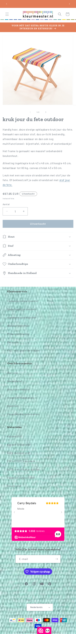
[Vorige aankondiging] (6, 4)
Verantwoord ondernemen (23, 414)
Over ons (12, 372)
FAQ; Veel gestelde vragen (23, 350)
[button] (7, 14)
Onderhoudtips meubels (22, 309)
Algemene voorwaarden (21, 317)
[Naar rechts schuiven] (46, 112)
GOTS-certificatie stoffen (23, 469)
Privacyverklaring (18, 334)
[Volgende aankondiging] (69, 4)
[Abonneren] (56, 559)
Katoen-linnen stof (19, 444)
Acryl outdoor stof (18, 452)
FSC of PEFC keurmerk (21, 461)
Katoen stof (14, 436)
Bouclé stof (14, 485)
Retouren (13, 342)
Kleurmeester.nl (32, 632)
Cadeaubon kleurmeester (23, 301)
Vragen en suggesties (20, 397)
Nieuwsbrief (14, 381)
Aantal (6, 204)
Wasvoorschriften (18, 325)
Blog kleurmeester (18, 389)
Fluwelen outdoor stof (21, 477)
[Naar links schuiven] (30, 112)
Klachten (12, 405)
